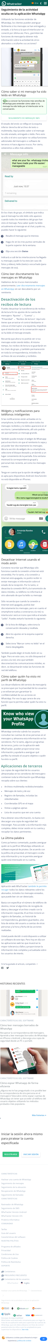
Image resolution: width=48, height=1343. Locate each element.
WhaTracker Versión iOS (11, 1216)
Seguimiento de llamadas (12, 1195)
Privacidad (5, 1250)
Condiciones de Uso (10, 1254)
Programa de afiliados (11, 1246)
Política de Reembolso (11, 1262)
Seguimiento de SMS (10, 1208)
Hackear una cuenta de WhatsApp (16, 1179)
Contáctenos (9, 1271)
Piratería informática (10, 1219)
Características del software (13, 1237)
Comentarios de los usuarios (16, 1279)
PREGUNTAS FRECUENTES (15, 1275)
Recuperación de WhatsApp (13, 1191)
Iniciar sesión (31, 1154)
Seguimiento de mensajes (12, 1183)
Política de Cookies (9, 1258)
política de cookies (24, 1340)
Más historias (38, 1115)
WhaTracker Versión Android (13, 1212)
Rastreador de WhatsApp (12, 1204)
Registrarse (10, 1154)
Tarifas (4, 1229)
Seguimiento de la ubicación (13, 1187)
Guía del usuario (8, 1233)
